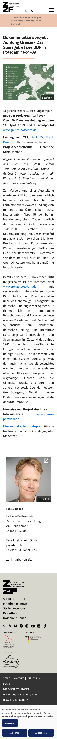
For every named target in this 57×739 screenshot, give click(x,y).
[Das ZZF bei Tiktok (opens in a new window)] (45, 626)
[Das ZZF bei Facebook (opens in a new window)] (21, 626)
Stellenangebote (14, 608)
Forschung (33, 17)
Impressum (33, 678)
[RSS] (10, 626)
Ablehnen (14, 732)
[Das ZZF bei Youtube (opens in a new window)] (33, 626)
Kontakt (19, 678)
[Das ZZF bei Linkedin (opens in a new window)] (39, 626)
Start (6, 678)
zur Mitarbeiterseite (19, 559)
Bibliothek (10, 613)
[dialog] (28, 722)
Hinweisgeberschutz (15, 700)
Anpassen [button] (10, 722)
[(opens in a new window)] (12, 657)
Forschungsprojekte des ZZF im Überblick (26, 22)
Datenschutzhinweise (16, 689)
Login (6, 683)
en (27, 11)
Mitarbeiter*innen (15, 603)
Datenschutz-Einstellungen (20, 694)
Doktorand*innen (14, 618)
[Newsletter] (4, 626)
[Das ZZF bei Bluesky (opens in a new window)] (15, 626)
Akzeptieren (41, 732)
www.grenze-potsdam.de (19, 130)
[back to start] (11, 7)
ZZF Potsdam (17, 17)
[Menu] (51, 9)
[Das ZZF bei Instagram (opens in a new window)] (26, 626)
